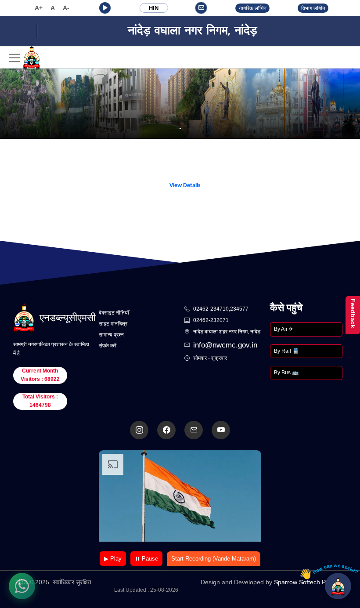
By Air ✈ (283, 329)
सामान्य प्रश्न (111, 335)
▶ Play (113, 558)
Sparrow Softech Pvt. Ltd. (309, 582)
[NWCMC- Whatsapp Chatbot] (22, 586)
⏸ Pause (146, 558)
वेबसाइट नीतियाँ (114, 313)
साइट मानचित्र (113, 324)
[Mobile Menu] (24, 57)
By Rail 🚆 (286, 351)
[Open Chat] (338, 586)
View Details (185, 185)
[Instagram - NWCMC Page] (139, 430)
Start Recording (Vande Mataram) (213, 558)
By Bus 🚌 (286, 372)
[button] (105, 8)
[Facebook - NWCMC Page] (166, 430)
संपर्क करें (107, 346)
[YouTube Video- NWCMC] (221, 430)
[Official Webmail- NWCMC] (193, 430)
